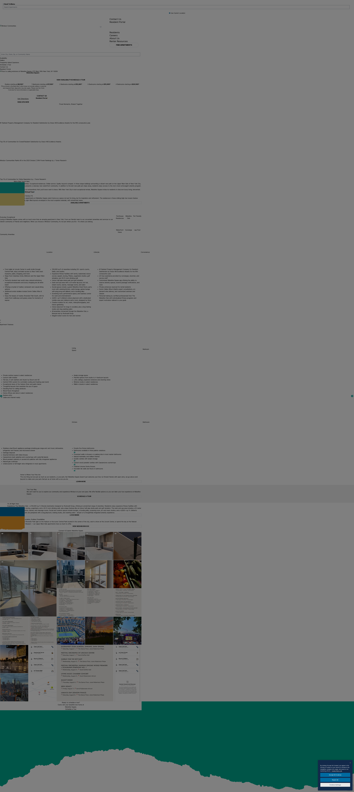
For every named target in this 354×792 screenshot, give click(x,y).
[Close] (350, 763)
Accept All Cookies (335, 775)
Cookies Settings (335, 785)
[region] (335, 775)
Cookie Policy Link (337, 771)
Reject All (335, 780)
